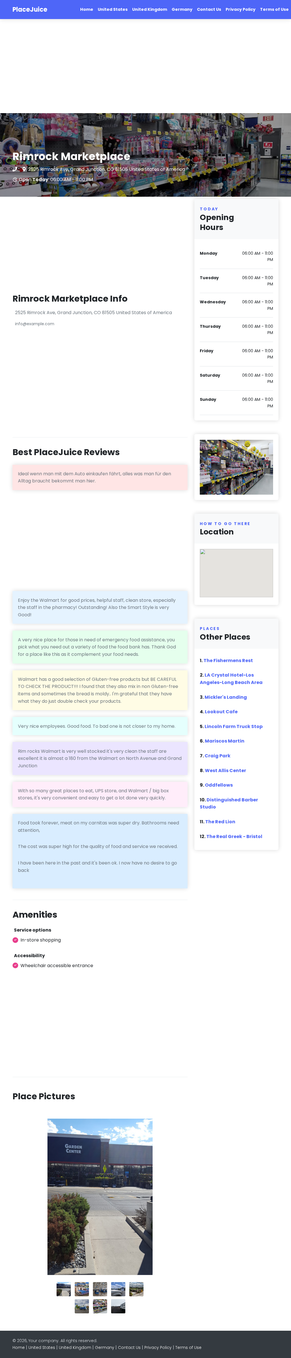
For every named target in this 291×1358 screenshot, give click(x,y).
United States (113, 9)
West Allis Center (225, 770)
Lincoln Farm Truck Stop (234, 726)
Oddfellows (219, 785)
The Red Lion (220, 821)
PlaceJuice (30, 9)
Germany (182, 9)
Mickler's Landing (226, 697)
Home (86, 9)
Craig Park (217, 755)
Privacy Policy (240, 9)
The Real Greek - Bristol (234, 836)
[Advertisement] (145, 66)
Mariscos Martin (224, 741)
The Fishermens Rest (228, 660)
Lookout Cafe (221, 711)
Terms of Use (274, 9)
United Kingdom (149, 9)
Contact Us (209, 9)
